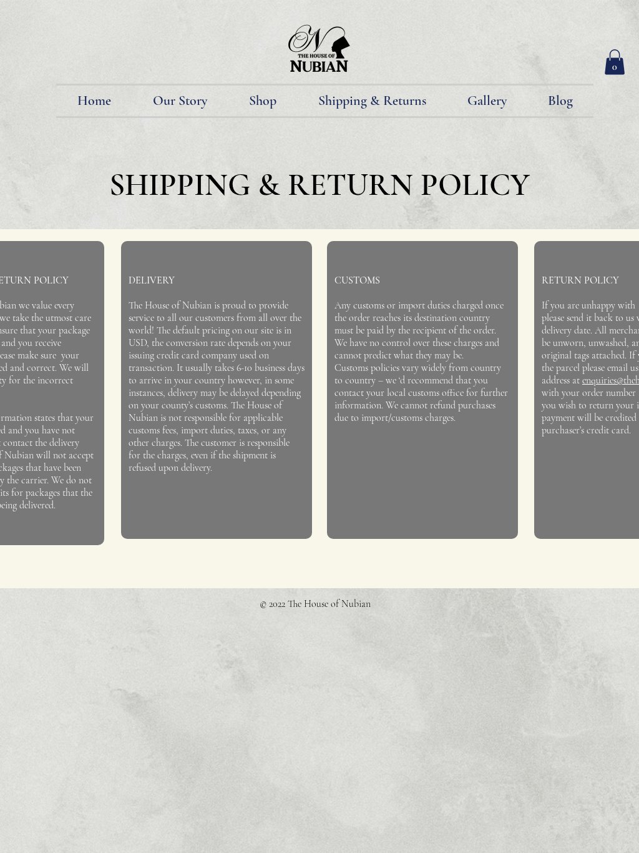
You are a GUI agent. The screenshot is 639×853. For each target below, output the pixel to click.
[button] (614, 62)
